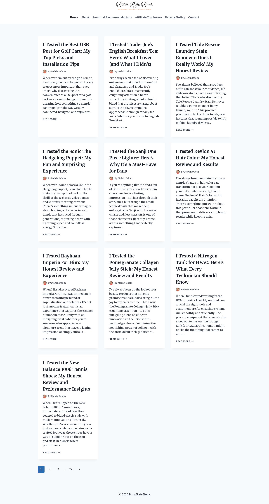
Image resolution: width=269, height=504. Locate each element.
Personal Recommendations (112, 17)
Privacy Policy (175, 17)
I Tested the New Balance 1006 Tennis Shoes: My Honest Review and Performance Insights (66, 376)
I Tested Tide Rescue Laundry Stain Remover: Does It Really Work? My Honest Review (198, 58)
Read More (52, 119)
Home (74, 17)
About (85, 17)
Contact (193, 17)
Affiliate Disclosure (148, 17)
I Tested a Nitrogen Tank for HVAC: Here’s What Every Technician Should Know (200, 269)
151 (71, 469)
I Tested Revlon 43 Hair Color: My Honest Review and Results (200, 158)
